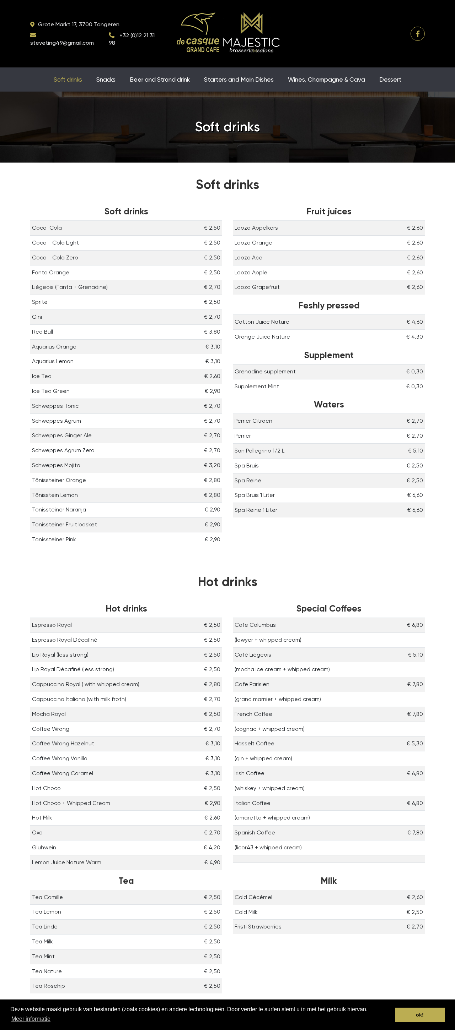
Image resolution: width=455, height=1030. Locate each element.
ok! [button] (420, 1015)
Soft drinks (68, 79)
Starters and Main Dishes (239, 79)
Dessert (390, 79)
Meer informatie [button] (30, 1019)
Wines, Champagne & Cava (326, 79)
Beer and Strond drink (160, 79)
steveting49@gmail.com (62, 42)
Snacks (106, 79)
